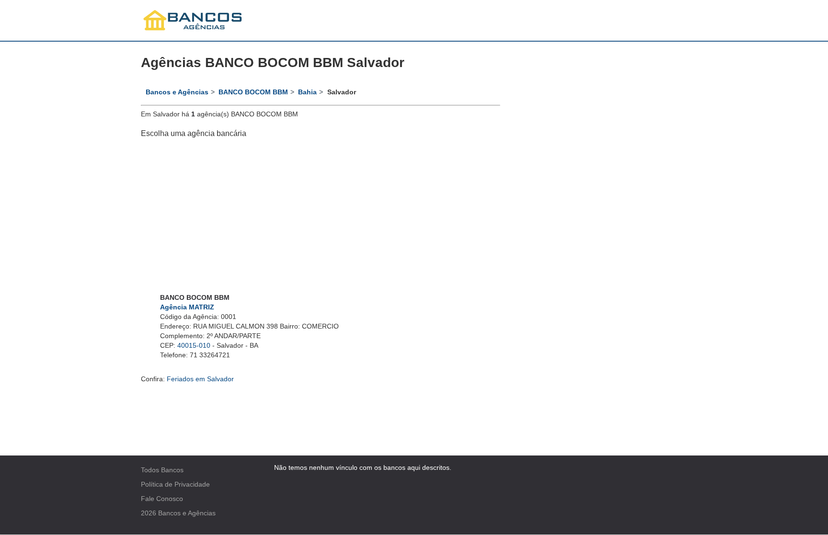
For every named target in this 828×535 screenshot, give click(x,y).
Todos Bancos (162, 470)
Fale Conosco (162, 498)
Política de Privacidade (175, 484)
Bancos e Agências (187, 513)
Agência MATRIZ (187, 307)
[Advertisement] (320, 216)
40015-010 (193, 345)
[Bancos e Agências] (193, 20)
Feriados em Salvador (200, 379)
